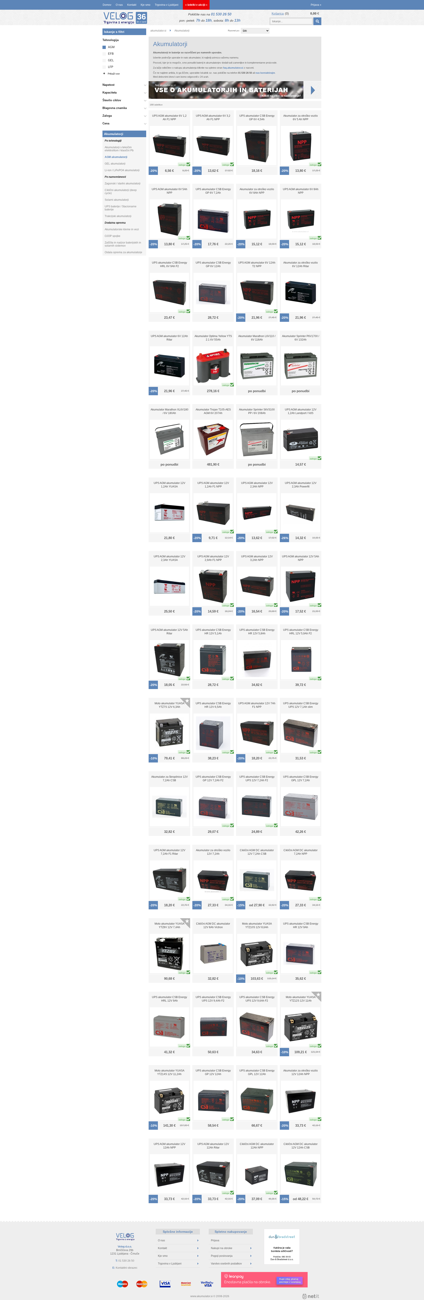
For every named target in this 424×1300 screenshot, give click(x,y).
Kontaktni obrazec (126, 1267)
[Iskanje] (317, 21)
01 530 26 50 (221, 14)
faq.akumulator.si (233, 67)
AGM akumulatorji (116, 157)
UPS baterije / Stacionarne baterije (120, 208)
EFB (111, 53)
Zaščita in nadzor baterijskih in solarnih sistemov (123, 244)
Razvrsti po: (234, 30)
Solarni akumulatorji (117, 199)
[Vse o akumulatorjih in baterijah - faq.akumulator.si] (235, 90)
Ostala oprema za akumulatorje (123, 252)
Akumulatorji (113, 134)
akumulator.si (158, 30)
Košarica (278, 13)
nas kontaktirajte (265, 72)
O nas (119, 4)
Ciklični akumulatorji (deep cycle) (121, 192)
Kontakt (131, 4)
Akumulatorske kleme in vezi (122, 229)
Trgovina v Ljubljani (166, 4)
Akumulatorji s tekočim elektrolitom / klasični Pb (119, 149)
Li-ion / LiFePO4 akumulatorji (122, 170)
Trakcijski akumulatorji (118, 216)
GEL (111, 60)
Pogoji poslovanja (222, 1255)
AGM (111, 47)
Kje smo (145, 4)
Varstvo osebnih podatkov (226, 1263)
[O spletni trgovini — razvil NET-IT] (310, 1296)
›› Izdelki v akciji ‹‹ (196, 4)
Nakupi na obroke (221, 1248)
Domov (107, 4)
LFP (110, 67)
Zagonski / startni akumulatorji (122, 183)
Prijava (316, 5)
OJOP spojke (112, 236)
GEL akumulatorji (115, 163)
